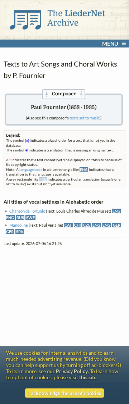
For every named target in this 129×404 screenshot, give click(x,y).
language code (30, 169)
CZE (86, 225)
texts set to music (85, 117)
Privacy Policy (72, 371)
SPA (19, 231)
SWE (30, 217)
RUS (20, 217)
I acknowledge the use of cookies (64, 393)
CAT (68, 225)
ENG (116, 211)
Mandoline (18, 225)
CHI (77, 225)
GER (116, 225)
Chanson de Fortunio (27, 211)
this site (87, 377)
